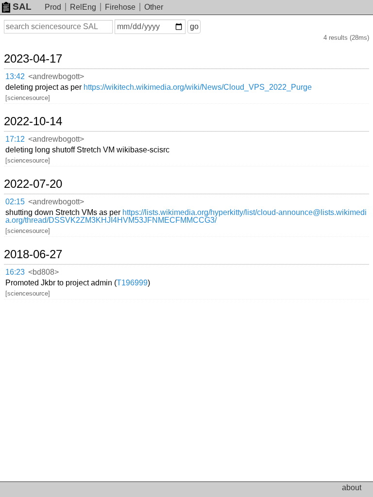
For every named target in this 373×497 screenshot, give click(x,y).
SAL (22, 6)
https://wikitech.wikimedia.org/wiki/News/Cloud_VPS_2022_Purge (198, 87)
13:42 (15, 76)
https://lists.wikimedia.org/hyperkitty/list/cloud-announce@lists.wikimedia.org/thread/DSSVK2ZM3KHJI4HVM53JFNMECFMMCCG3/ (186, 216)
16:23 (15, 272)
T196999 (132, 283)
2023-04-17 (33, 59)
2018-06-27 (33, 254)
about (351, 487)
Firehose (120, 7)
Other (153, 7)
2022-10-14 (33, 121)
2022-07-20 (33, 184)
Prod (53, 7)
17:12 (15, 139)
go (194, 26)
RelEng (83, 7)
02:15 (15, 202)
